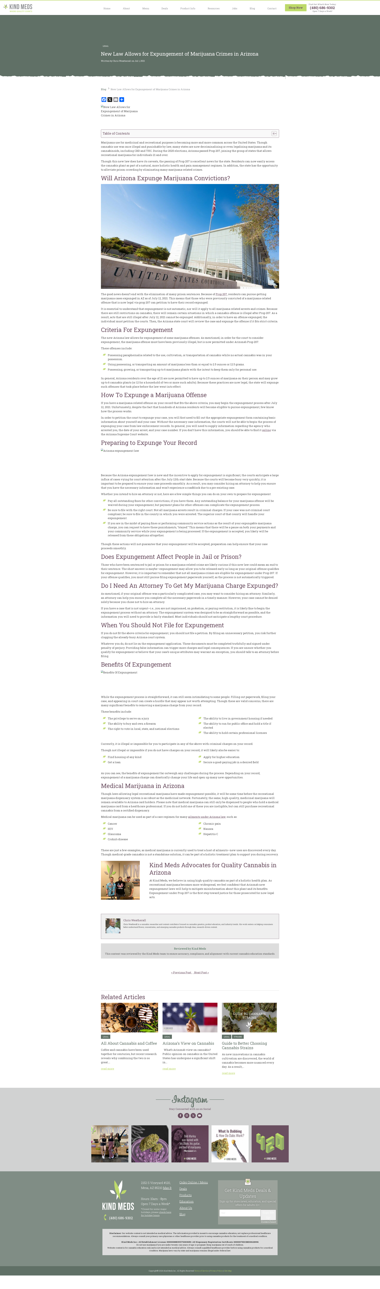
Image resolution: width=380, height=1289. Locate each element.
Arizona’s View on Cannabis (190, 1017)
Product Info (187, 8)
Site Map (228, 1270)
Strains (238, 1037)
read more (107, 1068)
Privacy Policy (268, 1221)
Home (106, 8)
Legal (106, 46)
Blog (252, 8)
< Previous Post (181, 972)
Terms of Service (201, 1270)
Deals (165, 8)
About (126, 8)
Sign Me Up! (268, 1214)
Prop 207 (221, 294)
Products (185, 1195)
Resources (214, 8)
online (266, 430)
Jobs (234, 8)
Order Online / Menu (193, 1182)
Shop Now (296, 7)
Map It (167, 1188)
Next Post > (201, 972)
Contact (272, 8)
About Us (185, 1208)
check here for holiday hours (156, 1214)
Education (186, 1201)
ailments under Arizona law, (207, 817)
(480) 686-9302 (322, 7)
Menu (145, 8)
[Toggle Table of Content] (272, 133)
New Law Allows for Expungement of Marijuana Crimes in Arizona (150, 89)
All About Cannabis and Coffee (129, 1017)
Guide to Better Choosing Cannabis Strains (249, 1017)
